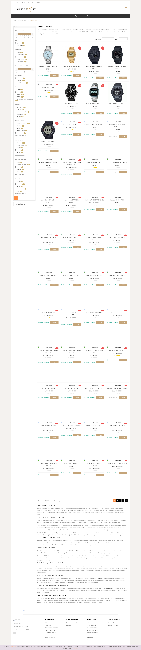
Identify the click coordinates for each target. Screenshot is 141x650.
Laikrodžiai (90, 622)
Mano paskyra (112, 622)
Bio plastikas (20, 133)
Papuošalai (87, 16)
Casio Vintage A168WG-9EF (71, 66)
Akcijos (94, 16)
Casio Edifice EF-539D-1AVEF (117, 162)
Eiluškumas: (98, 39)
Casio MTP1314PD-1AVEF (94, 275)
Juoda (19, 147)
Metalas (19, 167)
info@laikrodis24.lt (35, 2)
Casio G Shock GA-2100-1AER (71, 425)
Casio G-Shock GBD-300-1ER (117, 103)
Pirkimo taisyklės (49, 635)
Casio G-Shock (21, 54)
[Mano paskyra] (119, 9)
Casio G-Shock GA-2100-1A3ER (117, 388)
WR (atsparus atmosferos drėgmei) (25, 100)
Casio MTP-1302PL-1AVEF (71, 275)
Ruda (19, 191)
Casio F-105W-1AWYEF (71, 463)
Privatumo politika (50, 637)
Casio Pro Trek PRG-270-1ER (94, 388)
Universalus (20, 45)
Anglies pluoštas (21, 130)
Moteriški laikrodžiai (33, 16)
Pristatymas (48, 625)
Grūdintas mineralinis (22, 112)
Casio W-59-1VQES (117, 313)
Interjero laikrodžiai (61, 16)
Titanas (19, 128)
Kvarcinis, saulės (21, 82)
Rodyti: (117, 39)
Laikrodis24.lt (20, 204)
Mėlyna (19, 152)
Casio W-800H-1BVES (117, 200)
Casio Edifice (21, 57)
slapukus (13, 646)
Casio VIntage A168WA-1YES (94, 103)
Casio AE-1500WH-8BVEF (94, 313)
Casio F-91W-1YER (48, 87)
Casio (19, 52)
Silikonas (19, 169)
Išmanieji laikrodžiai (47, 16)
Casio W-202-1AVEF (48, 313)
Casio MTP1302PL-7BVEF (117, 275)
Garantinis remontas (50, 632)
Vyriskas (20, 43)
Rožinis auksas (21, 145)
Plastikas (20, 125)
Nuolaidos (89, 640)
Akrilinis (19, 116)
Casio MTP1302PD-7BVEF (48, 275)
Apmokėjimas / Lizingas (51, 627)
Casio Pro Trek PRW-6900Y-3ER (117, 463)
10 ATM (19, 94)
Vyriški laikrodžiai (19, 16)
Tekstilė (19, 171)
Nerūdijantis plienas (22, 123)
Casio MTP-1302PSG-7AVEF (94, 425)
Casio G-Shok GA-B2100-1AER (94, 125)
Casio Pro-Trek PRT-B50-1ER (71, 125)
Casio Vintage (21, 61)
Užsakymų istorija (113, 625)
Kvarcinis (20, 80)
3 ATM (19, 89)
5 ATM (19, 92)
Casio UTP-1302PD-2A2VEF (48, 66)
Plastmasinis (20, 114)
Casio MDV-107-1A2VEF (48, 388)
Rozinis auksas (21, 188)
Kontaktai (68, 625)
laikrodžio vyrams (85, 558)
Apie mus (47, 622)
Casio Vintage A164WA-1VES (71, 237)
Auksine (19, 150)
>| (126, 500)
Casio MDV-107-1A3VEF (71, 388)
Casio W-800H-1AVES (94, 162)
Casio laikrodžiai (32, 20)
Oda (18, 162)
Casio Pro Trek (97, 578)
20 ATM (19, 96)
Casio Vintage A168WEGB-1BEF (48, 162)
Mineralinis (20, 107)
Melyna (19, 186)
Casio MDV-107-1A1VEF (71, 103)
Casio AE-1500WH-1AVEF (48, 141)
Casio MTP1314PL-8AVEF (117, 237)
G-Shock (59, 550)
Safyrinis (19, 109)
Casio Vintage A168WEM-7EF (117, 350)
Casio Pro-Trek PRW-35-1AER (94, 200)
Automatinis (20, 78)
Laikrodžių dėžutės (76, 16)
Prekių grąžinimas (50, 630)
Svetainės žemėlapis (71, 622)
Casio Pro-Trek (21, 59)
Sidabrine (20, 142)
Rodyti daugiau (19, 135)
